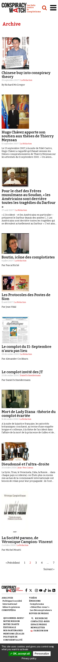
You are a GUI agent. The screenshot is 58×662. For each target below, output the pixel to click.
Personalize (42, 653)
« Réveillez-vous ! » (39, 607)
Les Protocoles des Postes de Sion (26, 297)
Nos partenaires (13, 630)
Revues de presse (39, 613)
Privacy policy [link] (29, 658)
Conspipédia (9, 610)
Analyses (7, 598)
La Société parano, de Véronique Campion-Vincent (27, 540)
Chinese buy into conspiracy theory (26, 75)
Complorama (37, 604)
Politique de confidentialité (12, 638)
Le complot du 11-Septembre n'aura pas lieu (26, 348)
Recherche (41, 618)
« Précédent (13, 562)
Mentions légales (13, 634)
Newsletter (38, 627)
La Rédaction (26, 80)
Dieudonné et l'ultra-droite (25, 464)
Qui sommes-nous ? (13, 618)
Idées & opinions (11, 607)
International (9, 604)
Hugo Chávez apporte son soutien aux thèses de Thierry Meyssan (28, 136)
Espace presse (39, 624)
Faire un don (41, 631)
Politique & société (12, 601)
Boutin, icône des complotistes (28, 257)
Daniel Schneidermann (30, 375)
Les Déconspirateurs (41, 610)
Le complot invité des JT (22, 372)
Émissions (35, 601)
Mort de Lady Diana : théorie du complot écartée (29, 414)
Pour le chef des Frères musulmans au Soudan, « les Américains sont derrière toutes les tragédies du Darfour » (29, 199)
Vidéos (33, 598)
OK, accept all (21, 653)
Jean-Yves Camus (25, 468)
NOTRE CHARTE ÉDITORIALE (11, 626)
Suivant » (49, 569)
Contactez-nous (40, 621)
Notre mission (11, 621)
